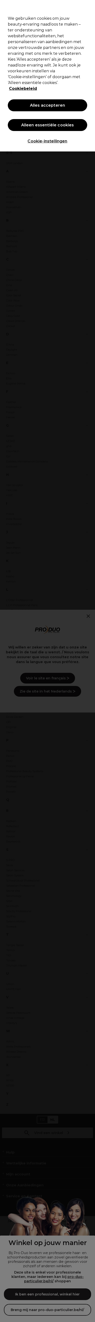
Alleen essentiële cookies (47, 125)
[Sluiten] (89, 6)
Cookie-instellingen (47, 141)
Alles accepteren (47, 105)
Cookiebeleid (23, 88)
